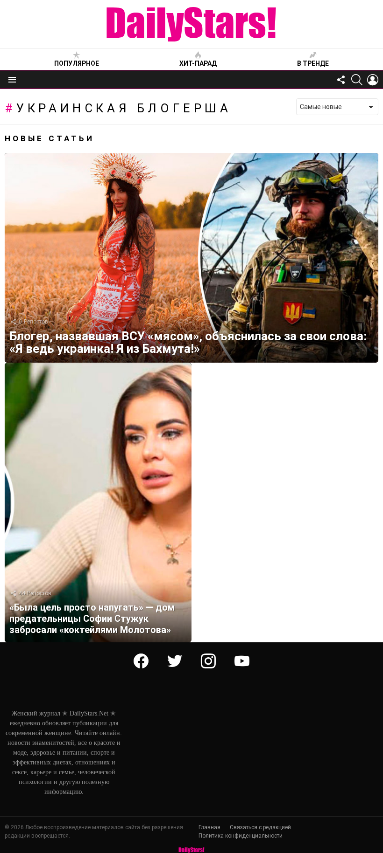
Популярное (76, 63)
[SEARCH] (356, 79)
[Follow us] (341, 79)
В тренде (313, 63)
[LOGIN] (372, 79)
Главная (209, 827)
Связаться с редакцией (260, 827)
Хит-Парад (198, 63)
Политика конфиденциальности (241, 835)
